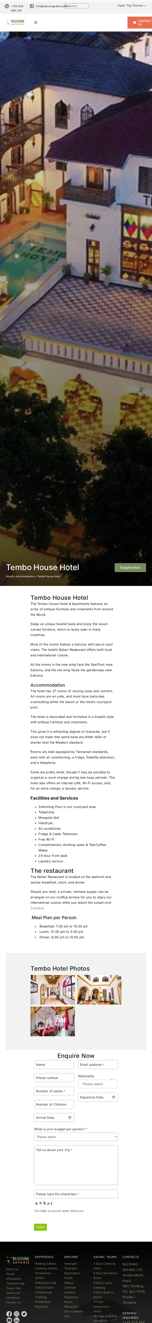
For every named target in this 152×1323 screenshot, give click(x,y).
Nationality (86, 1076)
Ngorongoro (72, 1273)
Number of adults (50, 1091)
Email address (92, 1065)
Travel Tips (14, 1288)
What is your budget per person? (60, 1129)
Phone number (47, 1078)
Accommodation (25, 576)
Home (9, 576)
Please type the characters (57, 1194)
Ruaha (68, 1277)
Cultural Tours (44, 1287)
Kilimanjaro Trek (45, 1282)
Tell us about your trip (54, 1150)
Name (40, 1065)
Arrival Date (45, 1118)
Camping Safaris (46, 1268)
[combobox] (98, 1084)
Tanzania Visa (15, 1283)
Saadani (69, 1292)
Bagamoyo (71, 1297)
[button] (130, 567)
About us (12, 1269)
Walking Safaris (45, 1263)
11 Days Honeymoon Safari (101, 1306)
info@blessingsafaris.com (52, 6)
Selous (68, 1282)
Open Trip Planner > (132, 5)
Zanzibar (37, 908)
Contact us (13, 1302)
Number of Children (51, 1104)
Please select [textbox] (93, 1084)
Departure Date (91, 1097)
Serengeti (70, 1263)
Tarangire (70, 1268)
